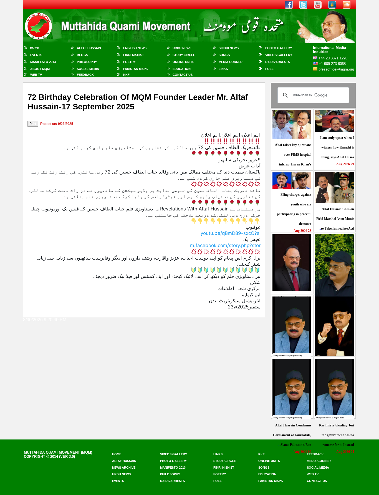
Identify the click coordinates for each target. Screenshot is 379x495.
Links (223, 69)
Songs (224, 55)
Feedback (85, 74)
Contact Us (183, 74)
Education (182, 69)
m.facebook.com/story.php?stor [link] (225, 245)
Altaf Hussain (89, 48)
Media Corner (230, 62)
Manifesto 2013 (43, 62)
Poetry (129, 62)
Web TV (36, 74)
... (336, 147)
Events (36, 55)
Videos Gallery (278, 55)
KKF (126, 74)
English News (134, 48)
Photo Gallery (278, 48)
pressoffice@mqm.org (336, 69)
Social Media (88, 69)
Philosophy (87, 62)
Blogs (82, 55)
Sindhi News (229, 48)
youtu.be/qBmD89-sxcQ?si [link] (231, 233)
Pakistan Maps (135, 69)
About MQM (40, 69)
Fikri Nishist (133, 55)
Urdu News (182, 48)
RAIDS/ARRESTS (277, 62)
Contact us (317, 481)
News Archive (123, 467)
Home (34, 47)
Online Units (183, 62)
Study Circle (184, 55)
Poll (269, 69)
